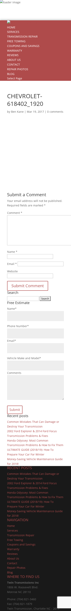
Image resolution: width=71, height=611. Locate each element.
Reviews (13, 55)
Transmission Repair (22, 36)
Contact (13, 64)
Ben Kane (17, 111)
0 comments (55, 111)
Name (12, 252)
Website (12, 271)
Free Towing (16, 41)
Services (13, 32)
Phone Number (18, 326)
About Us (14, 60)
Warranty (14, 50)
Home (11, 27)
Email (12, 264)
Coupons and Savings (23, 46)
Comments (14, 373)
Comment (14, 213)
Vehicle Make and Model (24, 358)
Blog (10, 74)
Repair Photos (17, 69)
